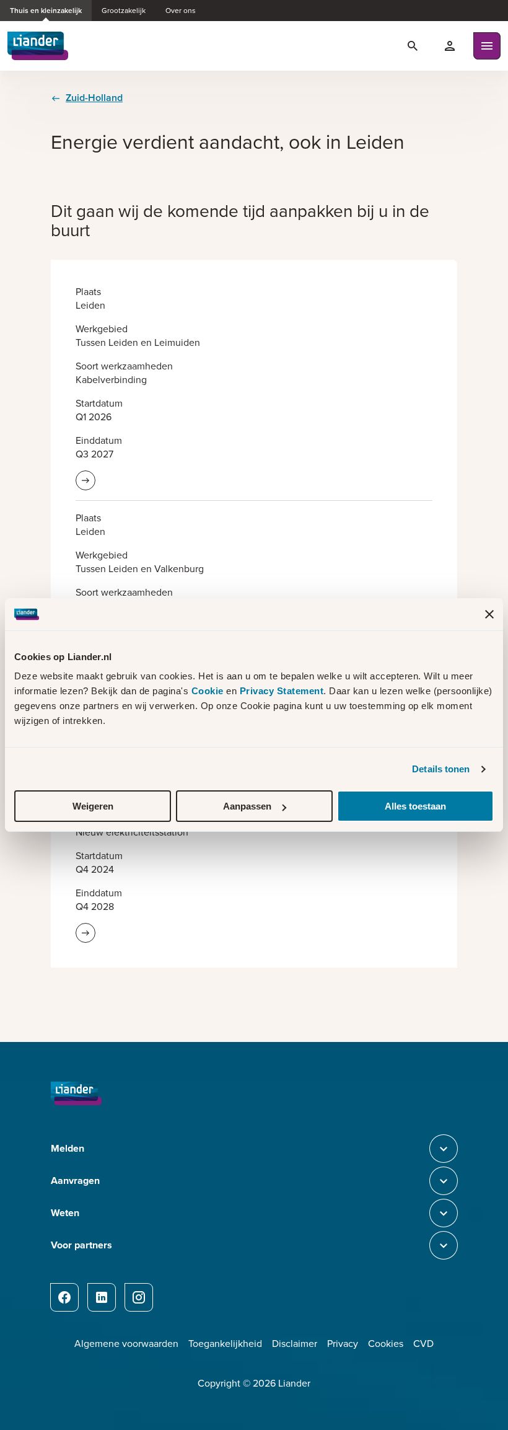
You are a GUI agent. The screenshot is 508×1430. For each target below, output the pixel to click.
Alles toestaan (415, 806)
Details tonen (441, 769)
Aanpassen (247, 806)
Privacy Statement (282, 691)
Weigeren (92, 806)
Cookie (209, 691)
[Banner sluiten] (489, 614)
